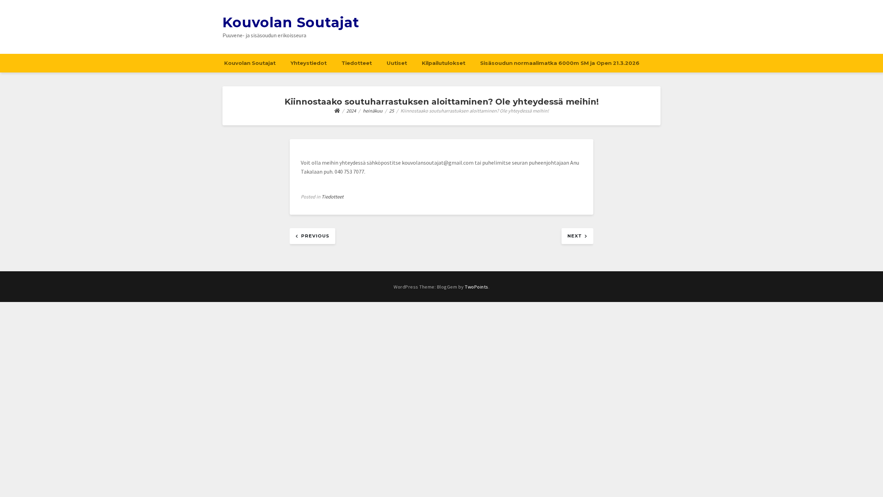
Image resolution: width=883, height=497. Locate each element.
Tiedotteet (356, 63)
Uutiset (397, 63)
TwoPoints (476, 287)
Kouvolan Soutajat (290, 22)
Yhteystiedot (308, 63)
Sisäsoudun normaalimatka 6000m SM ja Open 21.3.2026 (559, 63)
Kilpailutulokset (443, 63)
